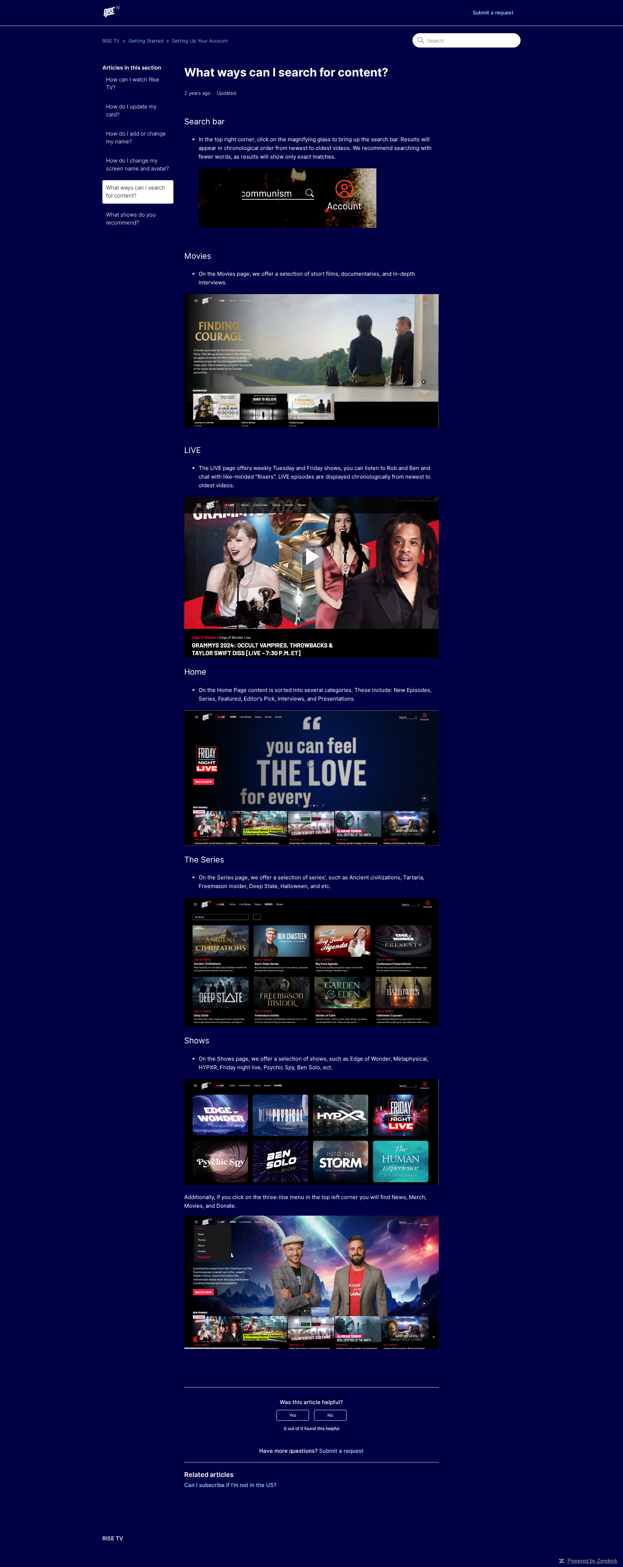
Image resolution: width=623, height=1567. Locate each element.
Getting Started (145, 41)
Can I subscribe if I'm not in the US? (230, 1485)
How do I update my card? (131, 110)
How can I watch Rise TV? (132, 83)
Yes (292, 1415)
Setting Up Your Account (200, 41)
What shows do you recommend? (131, 218)
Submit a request (493, 12)
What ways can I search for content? (135, 191)
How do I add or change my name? (136, 137)
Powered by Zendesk (592, 1561)
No (330, 1415)
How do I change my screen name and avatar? (137, 164)
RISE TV (111, 41)
